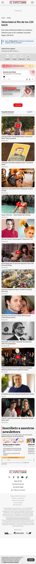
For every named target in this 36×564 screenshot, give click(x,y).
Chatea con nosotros (19, 490)
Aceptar (31, 560)
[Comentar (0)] (21, 56)
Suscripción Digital (18, 487)
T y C (18, 462)
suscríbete (14, 453)
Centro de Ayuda (18, 502)
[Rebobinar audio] (27, 79)
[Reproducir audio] (4, 77)
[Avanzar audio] (29, 79)
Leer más (18, 105)
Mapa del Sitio (18, 481)
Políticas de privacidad (18, 500)
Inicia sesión (6, 453)
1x (32, 79)
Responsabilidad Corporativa (18, 496)
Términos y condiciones (18, 498)
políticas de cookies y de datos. (11, 562)
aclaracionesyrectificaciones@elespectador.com (18, 518)
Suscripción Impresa (18, 484)
